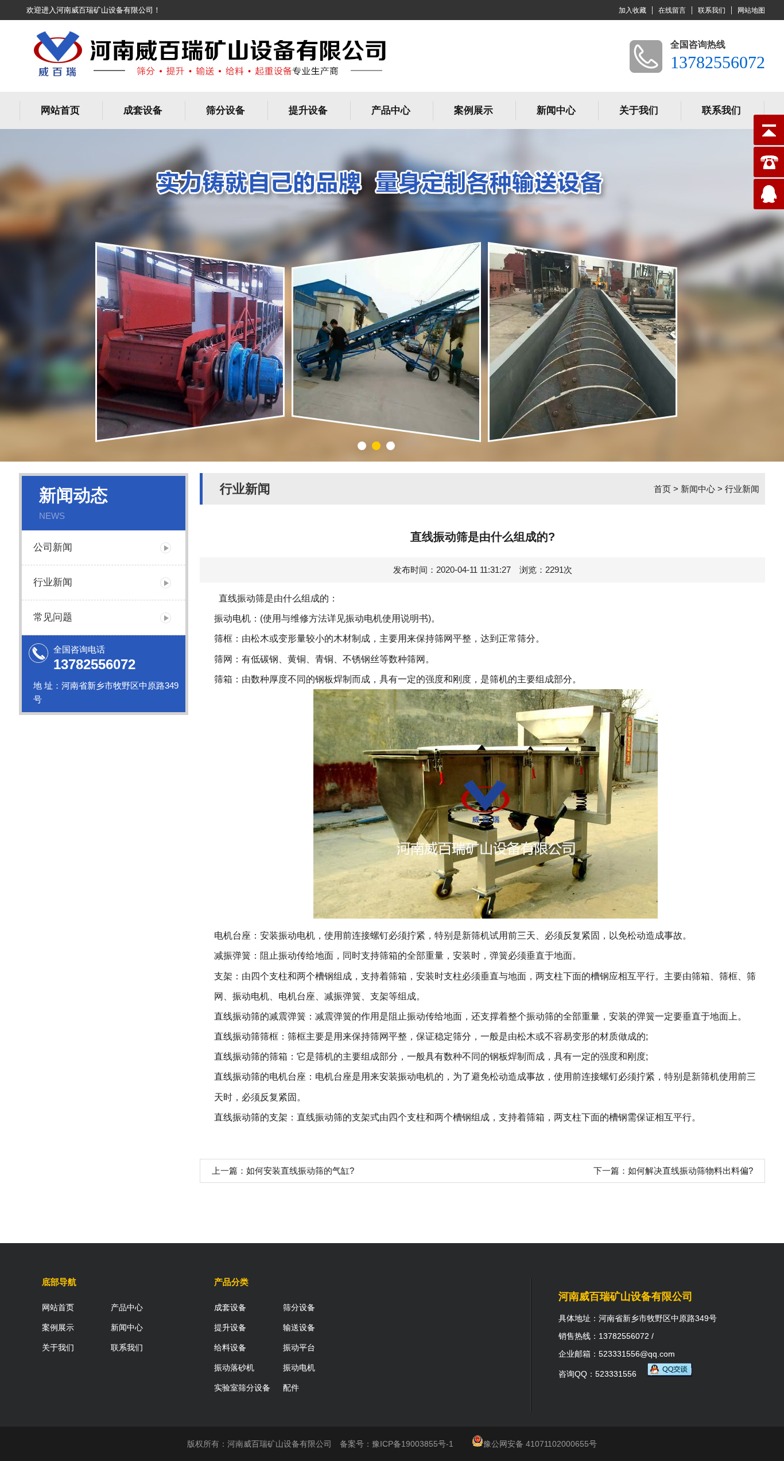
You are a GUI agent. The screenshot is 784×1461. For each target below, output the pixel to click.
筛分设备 (225, 110)
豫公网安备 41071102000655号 (540, 1443)
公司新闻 (52, 547)
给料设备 (230, 1347)
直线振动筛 (237, 1016)
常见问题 (52, 617)
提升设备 (308, 110)
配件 (291, 1387)
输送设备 (299, 1327)
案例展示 (473, 110)
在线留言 (672, 10)
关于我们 (638, 110)
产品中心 (390, 110)
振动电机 (299, 1367)
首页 (662, 489)
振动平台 (299, 1347)
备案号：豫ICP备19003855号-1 (396, 1443)
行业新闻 (52, 582)
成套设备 (142, 110)
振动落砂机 (234, 1367)
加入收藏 (632, 10)
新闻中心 (556, 110)
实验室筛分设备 (242, 1387)
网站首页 (60, 110)
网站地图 (751, 10)
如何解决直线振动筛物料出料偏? (690, 1170)
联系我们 (711, 10)
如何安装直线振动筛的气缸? (300, 1170)
